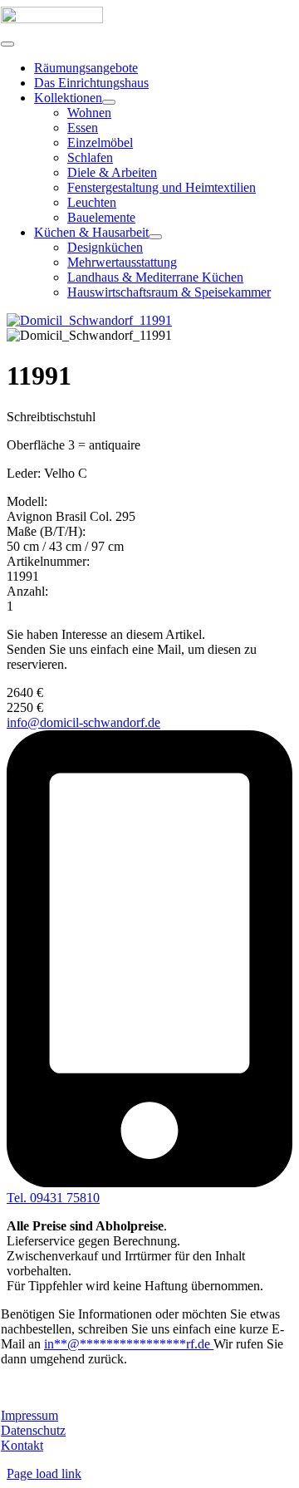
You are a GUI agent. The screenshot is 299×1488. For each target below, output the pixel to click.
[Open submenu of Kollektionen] (108, 102)
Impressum (29, 1415)
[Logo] (52, 19)
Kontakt (22, 1445)
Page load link (44, 1473)
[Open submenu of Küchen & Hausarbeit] (155, 236)
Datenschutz (33, 1430)
